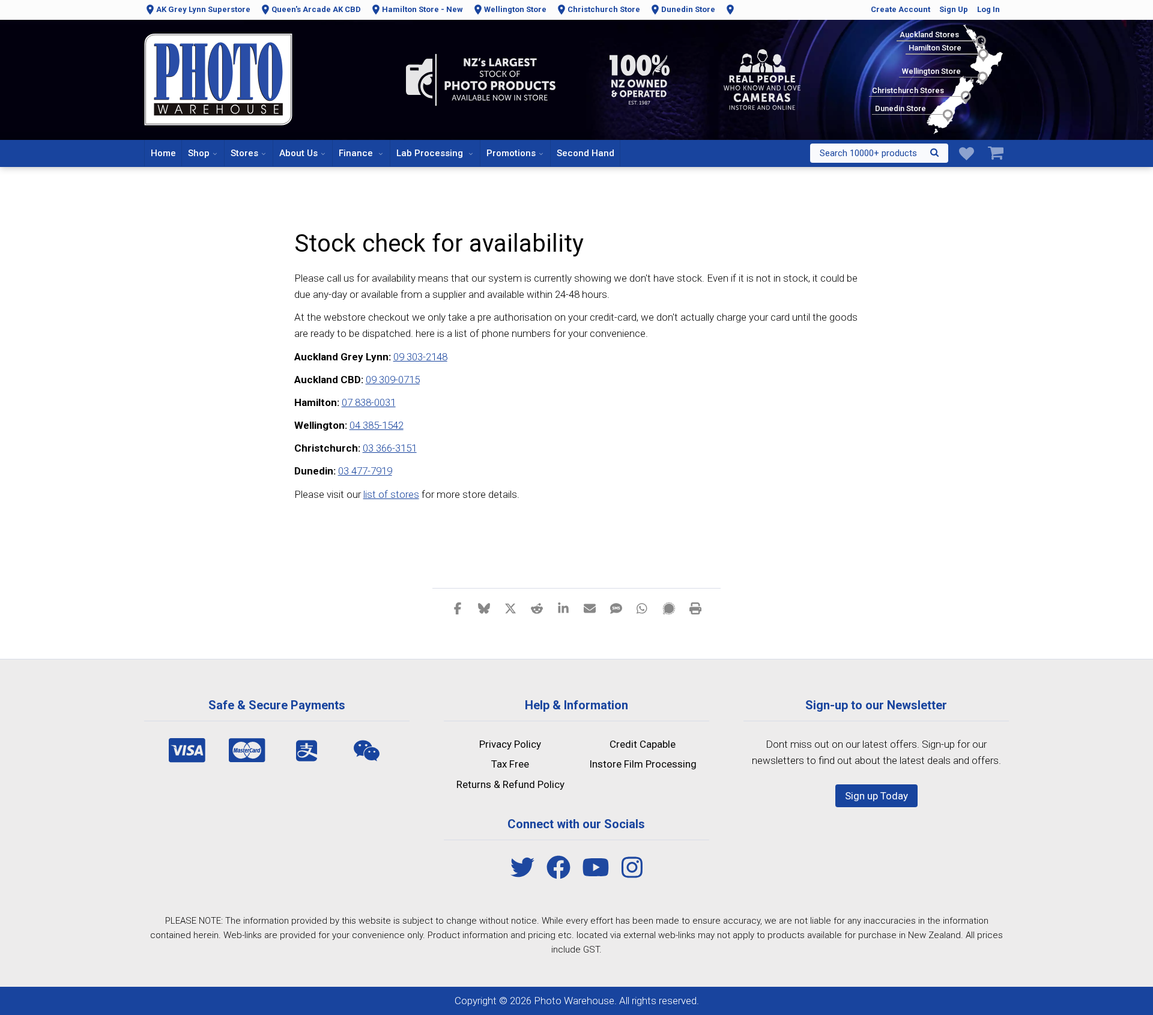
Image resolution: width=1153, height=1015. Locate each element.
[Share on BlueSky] (484, 607)
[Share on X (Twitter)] (510, 607)
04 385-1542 (377, 425)
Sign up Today (876, 796)
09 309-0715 (393, 380)
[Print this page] (695, 607)
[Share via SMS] (616, 607)
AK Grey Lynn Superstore (203, 9)
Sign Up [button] (953, 9)
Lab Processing (430, 153)
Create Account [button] (900, 9)
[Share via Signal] (669, 607)
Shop (199, 153)
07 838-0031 (369, 402)
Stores (244, 153)
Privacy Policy (510, 744)
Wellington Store (515, 9)
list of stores (391, 494)
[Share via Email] (589, 607)
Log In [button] (988, 9)
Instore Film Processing (643, 764)
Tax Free (510, 764)
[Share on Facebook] (457, 607)
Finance (357, 153)
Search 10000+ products (868, 153)
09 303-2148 (420, 357)
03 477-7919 (365, 471)
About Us (298, 153)
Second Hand (585, 153)
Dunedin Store (688, 9)
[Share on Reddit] (537, 607)
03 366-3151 (390, 448)
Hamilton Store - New (422, 9)
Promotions (511, 153)
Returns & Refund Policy (510, 784)
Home (163, 153)
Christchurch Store (603, 9)
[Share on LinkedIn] (563, 607)
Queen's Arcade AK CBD (316, 9)
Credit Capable (643, 744)
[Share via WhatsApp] (642, 607)
